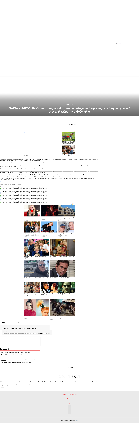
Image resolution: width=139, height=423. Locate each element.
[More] (28, 343)
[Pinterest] (20, 343)
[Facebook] (12, 343)
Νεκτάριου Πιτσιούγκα (10, 322)
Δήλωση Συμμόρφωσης (69, 403)
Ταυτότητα (69, 398)
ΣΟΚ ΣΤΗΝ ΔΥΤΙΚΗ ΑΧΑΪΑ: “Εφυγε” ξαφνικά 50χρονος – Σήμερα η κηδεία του (18, 328)
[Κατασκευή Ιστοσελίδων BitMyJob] (77, 420)
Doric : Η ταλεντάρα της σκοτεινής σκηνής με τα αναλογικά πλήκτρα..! (12, 356)
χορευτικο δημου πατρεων (19, 322)
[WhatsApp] (24, 343)
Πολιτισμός (69, 104)
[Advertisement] (69, 68)
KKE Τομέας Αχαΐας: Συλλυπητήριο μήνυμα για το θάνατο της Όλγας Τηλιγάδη (14, 354)
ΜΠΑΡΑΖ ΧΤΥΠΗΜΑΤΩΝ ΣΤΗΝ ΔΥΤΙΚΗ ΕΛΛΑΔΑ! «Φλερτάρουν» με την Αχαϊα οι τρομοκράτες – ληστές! (26, 333)
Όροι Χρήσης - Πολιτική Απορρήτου (69, 394)
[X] (16, 343)
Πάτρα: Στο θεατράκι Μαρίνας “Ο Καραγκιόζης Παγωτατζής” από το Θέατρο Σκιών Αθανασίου (17, 362)
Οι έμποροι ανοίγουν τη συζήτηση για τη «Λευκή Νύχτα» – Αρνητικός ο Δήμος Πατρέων (15, 352)
